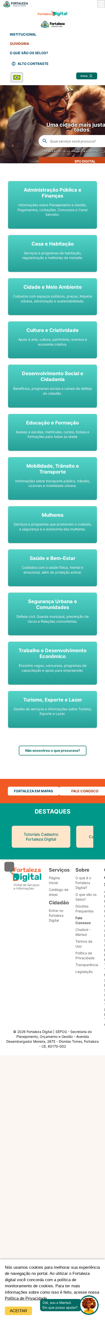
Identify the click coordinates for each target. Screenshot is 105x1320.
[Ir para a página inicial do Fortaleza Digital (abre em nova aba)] (26, 879)
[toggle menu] (101, 4)
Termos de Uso (83, 943)
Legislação (84, 971)
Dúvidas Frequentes (84, 908)
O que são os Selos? (85, 896)
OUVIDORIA (19, 43)
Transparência (86, 965)
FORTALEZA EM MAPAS (33, 791)
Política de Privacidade (26, 1298)
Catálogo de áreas (58, 892)
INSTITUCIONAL (23, 34)
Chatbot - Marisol (83, 932)
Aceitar (18, 1311)
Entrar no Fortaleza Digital (56, 915)
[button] (52, 205)
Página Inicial (54, 880)
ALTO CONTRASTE (33, 64)
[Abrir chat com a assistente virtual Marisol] (89, 1305)
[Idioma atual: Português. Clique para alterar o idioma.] (17, 77)
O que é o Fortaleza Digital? (83, 883)
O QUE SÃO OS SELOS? (29, 53)
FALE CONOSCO (84, 791)
